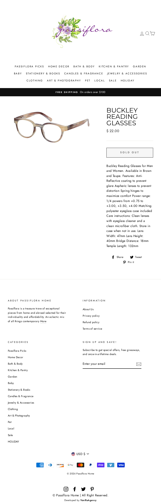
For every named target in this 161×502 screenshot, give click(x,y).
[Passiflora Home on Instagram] (66, 489)
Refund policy (91, 322)
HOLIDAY (127, 80)
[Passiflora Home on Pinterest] (92, 489)
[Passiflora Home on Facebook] (74, 489)
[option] (80, 92)
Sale (113, 80)
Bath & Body (84, 66)
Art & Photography (64, 80)
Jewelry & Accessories (127, 73)
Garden (139, 66)
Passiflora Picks (29, 66)
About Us (88, 309)
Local (99, 80)
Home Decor (59, 66)
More (43, 321)
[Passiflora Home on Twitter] (83, 489)
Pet (88, 80)
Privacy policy (91, 316)
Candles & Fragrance (83, 73)
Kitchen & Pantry (114, 66)
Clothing (35, 80)
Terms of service (92, 329)
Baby (18, 73)
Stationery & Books (43, 73)
